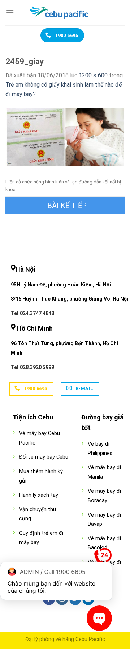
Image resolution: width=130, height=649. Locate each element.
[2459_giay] (65, 136)
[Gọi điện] (103, 558)
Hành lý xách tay (38, 495)
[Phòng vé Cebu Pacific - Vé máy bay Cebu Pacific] (65, 12)
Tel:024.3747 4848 (32, 313)
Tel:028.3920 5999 (32, 367)
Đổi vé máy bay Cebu (43, 457)
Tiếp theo (65, 205)
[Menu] (9, 12)
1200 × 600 (93, 75)
